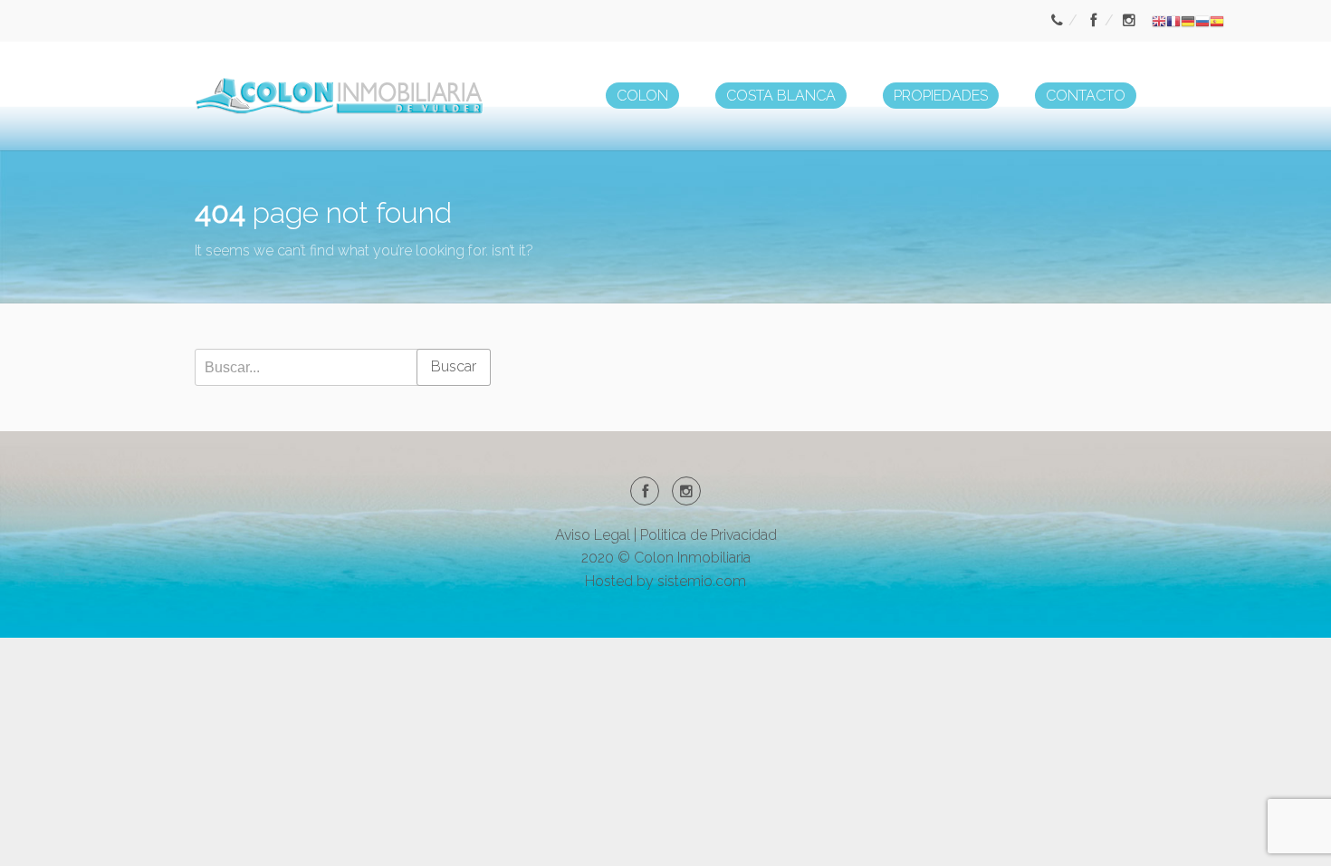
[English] (1159, 20)
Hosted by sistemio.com (665, 581)
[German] (1188, 20)
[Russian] (1202, 20)
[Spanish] (1217, 20)
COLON (642, 95)
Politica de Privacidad (708, 535)
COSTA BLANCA (781, 95)
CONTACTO (1085, 95)
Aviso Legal (592, 535)
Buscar (453, 366)
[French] (1173, 20)
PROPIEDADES (941, 95)
